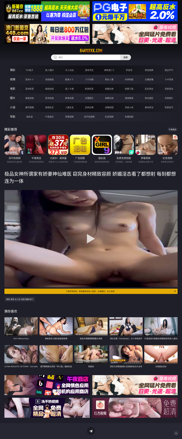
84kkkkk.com (91, 50)
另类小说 (129, 107)
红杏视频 (109, 116)
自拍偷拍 (49, 79)
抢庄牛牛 (169, 70)
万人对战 (69, 70)
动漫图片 (89, 98)
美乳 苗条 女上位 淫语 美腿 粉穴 (19, 299)
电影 (12, 88)
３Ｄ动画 (89, 79)
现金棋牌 (149, 70)
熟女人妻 (109, 79)
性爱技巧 (169, 107)
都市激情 (29, 107)
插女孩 (29, 116)
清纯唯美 (129, 98)
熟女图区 (149, 98)
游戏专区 (89, 70)
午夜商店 (49, 116)
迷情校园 (109, 107)
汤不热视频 (89, 116)
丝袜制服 (129, 79)
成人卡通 (69, 88)
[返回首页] (176, 433)
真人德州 (49, 70)
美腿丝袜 (109, 98)
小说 (12, 107)
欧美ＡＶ (69, 79)
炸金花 (129, 70)
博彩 (12, 70)
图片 (12, 98)
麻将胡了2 (109, 70)
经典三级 (129, 88)
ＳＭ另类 (169, 79)
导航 (12, 116)
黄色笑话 (149, 107)
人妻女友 (69, 107)
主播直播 (149, 79)
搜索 (126, 57)
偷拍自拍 (49, 88)
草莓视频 (69, 116)
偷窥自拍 (29, 98)
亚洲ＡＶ (29, 79)
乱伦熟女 (149, 88)
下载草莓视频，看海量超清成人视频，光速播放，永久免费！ (91, 291)
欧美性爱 (89, 88)
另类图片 (169, 98)
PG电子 (29, 70)
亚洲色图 (49, 98)
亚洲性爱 (29, 88)
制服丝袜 (109, 88)
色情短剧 (129, 116)
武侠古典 (89, 107)
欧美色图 (69, 98)
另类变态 (169, 88)
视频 (12, 79)
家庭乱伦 (49, 107)
